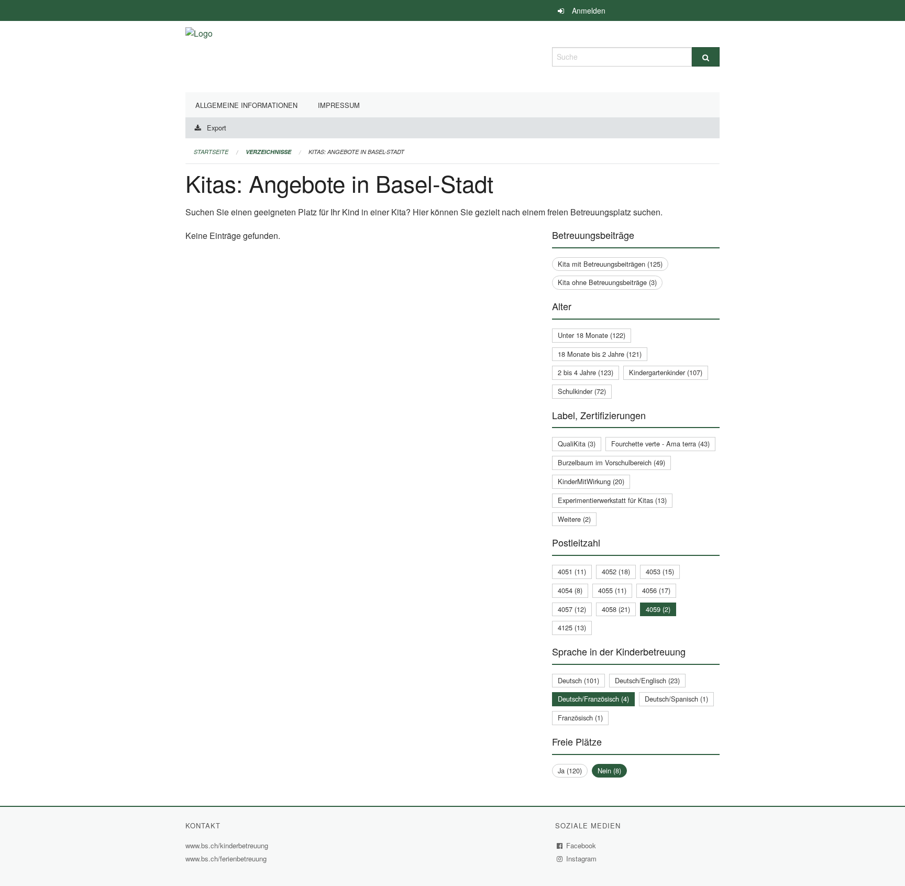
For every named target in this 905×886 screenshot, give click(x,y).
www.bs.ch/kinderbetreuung (228, 845)
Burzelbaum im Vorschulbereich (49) (611, 462)
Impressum (339, 105)
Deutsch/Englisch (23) (647, 680)
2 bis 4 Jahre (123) (585, 372)
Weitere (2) (574, 519)
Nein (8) (609, 770)
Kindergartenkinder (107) (665, 372)
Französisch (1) (580, 718)
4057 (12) (572, 609)
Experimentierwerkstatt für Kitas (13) (612, 500)
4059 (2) (658, 609)
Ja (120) (570, 770)
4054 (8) (570, 590)
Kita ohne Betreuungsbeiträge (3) (607, 282)
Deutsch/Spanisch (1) (676, 699)
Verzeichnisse (268, 152)
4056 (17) (656, 590)
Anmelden (588, 10)
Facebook (581, 845)
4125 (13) (572, 627)
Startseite (211, 152)
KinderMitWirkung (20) (591, 481)
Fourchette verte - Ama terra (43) (660, 444)
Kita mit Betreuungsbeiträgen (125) (610, 264)
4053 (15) (660, 571)
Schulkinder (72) (582, 391)
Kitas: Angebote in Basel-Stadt (356, 152)
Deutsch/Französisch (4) (593, 699)
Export (216, 128)
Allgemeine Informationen (246, 105)
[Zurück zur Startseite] (199, 55)
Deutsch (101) (578, 680)
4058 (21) (616, 609)
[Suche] (706, 57)
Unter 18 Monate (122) (591, 335)
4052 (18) (616, 571)
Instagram (581, 858)
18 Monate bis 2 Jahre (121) (600, 354)
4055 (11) (612, 590)
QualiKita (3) (576, 444)
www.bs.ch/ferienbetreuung (227, 858)
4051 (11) (572, 571)
